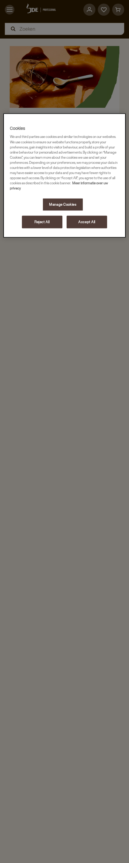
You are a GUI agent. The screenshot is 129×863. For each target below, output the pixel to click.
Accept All (86, 221)
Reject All (42, 221)
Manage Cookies (62, 204)
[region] (64, 175)
